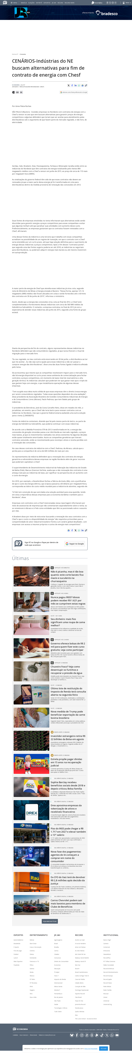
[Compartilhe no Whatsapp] (79, 85)
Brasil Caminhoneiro (81, 972)
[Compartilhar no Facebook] (72, 85)
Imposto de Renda (60, 979)
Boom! (77, 968)
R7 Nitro (32, 979)
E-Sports (16, 947)
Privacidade (33, 1035)
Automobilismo (18, 940)
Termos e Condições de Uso (47, 1035)
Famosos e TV (34, 961)
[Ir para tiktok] (102, 1035)
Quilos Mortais (79, 1011)
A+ (17, 92)
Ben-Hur (77, 965)
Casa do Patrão (80, 979)
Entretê (39, 3)
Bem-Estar (33, 943)
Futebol (16, 954)
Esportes (47, 3)
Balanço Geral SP (80, 961)
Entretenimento (39, 935)
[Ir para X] (110, 3)
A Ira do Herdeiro (80, 943)
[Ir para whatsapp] (112, 1035)
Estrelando (33, 958)
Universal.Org (107, 1004)
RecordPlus (106, 958)
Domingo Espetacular (82, 990)
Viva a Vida (33, 997)
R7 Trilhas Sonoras (109, 961)
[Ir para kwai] (87, 1035)
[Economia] (66, 12)
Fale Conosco (24, 1035)
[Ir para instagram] (113, 3)
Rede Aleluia (107, 986)
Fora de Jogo (18, 951)
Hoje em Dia (79, 1001)
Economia (23, 54)
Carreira (105, 943)
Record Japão (107, 979)
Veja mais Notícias (50, 921)
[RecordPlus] (97, 2)
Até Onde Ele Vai (80, 954)
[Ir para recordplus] (97, 1035)
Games (32, 968)
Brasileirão (17, 943)
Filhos (31, 965)
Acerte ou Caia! (80, 940)
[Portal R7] (5, 2)
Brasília (24, 3)
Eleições (31, 3)
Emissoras (106, 951)
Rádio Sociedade (108, 965)
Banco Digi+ (107, 940)
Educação (57, 968)
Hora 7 (56, 976)
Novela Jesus (79, 1008)
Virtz (31, 994)
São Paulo (57, 1001)
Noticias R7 (15, 54)
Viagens (32, 990)
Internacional (58, 983)
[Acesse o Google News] (82, 85)
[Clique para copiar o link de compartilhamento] (86, 85)
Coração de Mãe (80, 986)
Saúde (56, 1004)
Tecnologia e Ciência (60, 1008)
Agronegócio (58, 940)
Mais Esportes (18, 961)
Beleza (32, 940)
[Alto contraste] (13, 92)
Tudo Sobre (58, 1011)
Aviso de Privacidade (91, 1049)
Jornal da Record (80, 1004)
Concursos (57, 958)
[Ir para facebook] (107, 3)
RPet (31, 986)
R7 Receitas (33, 983)
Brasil (56, 943)
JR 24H (54, 3)
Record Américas (108, 968)
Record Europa (108, 976)
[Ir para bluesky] (72, 1035)
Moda (31, 972)
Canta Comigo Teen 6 (82, 976)
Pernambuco (58, 994)
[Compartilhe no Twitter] (69, 85)
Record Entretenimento (110, 972)
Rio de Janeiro (58, 997)
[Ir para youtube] (117, 1035)
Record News (69, 3)
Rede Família (107, 990)
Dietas (32, 954)
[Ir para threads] (92, 1035)
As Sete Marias (79, 951)
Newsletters (107, 954)
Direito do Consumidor (61, 961)
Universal (106, 1001)
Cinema (32, 951)
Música (32, 976)
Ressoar (106, 994)
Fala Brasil (78, 997)
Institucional (110, 935)
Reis (76, 1015)
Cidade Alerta (79, 983)
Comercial (106, 947)
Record (60, 3)
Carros (56, 951)
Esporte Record (80, 994)
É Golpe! (56, 972)
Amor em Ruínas (80, 947)
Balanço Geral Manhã (82, 958)
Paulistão (16, 965)
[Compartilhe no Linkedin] (76, 85)
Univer (105, 997)
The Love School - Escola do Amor (86, 1019)
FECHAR (103, 1048)
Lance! (16, 958)
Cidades (56, 954)
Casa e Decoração (35, 947)
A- (21, 92)
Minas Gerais (58, 986)
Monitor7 (57, 990)
